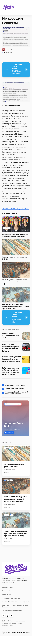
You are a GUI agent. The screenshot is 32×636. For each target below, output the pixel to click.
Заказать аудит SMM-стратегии (15, 385)
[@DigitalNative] (11, 615)
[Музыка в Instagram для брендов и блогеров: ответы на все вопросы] (26, 359)
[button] (24, 7)
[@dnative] (7, 615)
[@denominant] (3, 615)
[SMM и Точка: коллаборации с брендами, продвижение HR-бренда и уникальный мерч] (16, 520)
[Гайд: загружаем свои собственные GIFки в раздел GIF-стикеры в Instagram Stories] (26, 370)
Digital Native (9, 433)
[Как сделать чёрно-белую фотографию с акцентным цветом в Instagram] (26, 347)
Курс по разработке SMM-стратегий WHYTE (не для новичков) (16, 393)
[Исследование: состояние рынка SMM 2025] (26, 336)
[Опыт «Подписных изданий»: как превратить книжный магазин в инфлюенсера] (16, 486)
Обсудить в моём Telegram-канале (15, 209)
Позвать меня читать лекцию (14, 389)
